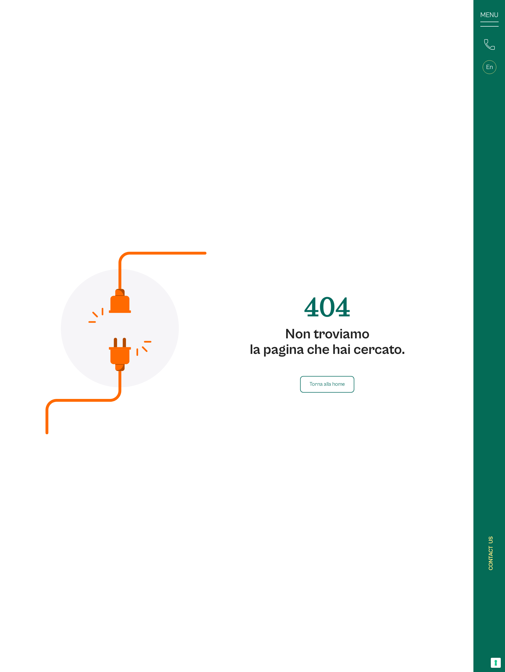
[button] (489, 67)
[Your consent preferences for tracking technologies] (496, 663)
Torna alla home (327, 384)
